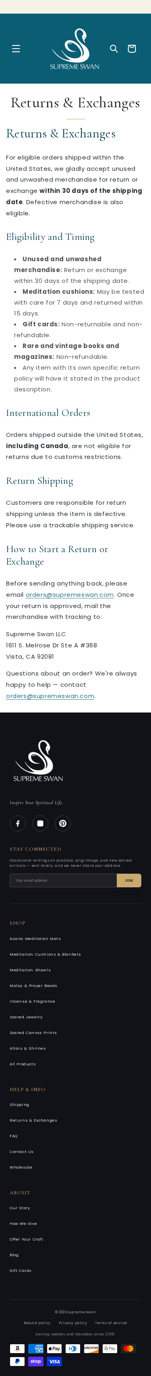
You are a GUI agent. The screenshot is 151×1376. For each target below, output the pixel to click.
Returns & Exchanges (33, 1120)
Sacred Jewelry (26, 1017)
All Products (23, 1064)
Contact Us (22, 1151)
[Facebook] (18, 823)
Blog (14, 1254)
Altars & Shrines (28, 1048)
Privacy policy (73, 1323)
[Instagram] (40, 823)
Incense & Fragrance (32, 1001)
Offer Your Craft (26, 1239)
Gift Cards (21, 1270)
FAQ (14, 1135)
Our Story (20, 1207)
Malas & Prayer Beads (34, 985)
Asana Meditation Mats (35, 938)
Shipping (19, 1104)
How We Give (23, 1223)
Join (129, 881)
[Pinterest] (63, 823)
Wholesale (21, 1167)
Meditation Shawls (30, 970)
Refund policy (37, 1323)
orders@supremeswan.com (70, 594)
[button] (16, 48)
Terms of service (111, 1323)
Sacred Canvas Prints (33, 1032)
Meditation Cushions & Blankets (45, 954)
